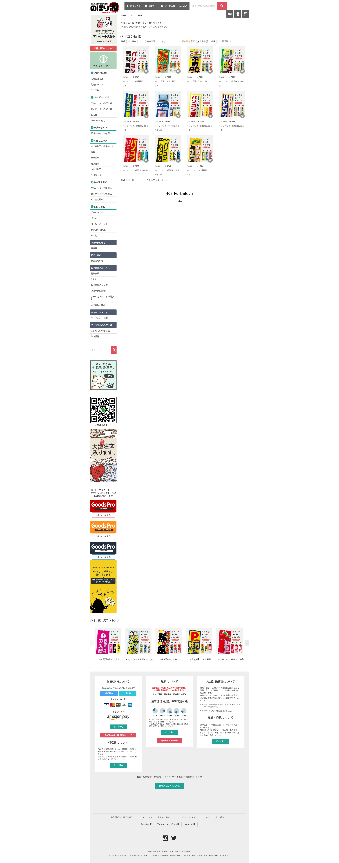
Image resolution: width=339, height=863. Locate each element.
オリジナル (135, 6)
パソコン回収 (136, 15)
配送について (97, 260)
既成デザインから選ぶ (101, 133)
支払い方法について (145, 817)
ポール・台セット (99, 224)
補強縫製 (95, 163)
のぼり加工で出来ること (102, 146)
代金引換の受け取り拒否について (118, 735)
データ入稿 (169, 6)
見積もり (152, 6)
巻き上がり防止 (98, 229)
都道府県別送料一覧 (169, 740)
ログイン (207, 817)
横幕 (93, 152)
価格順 (214, 41)
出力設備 (95, 336)
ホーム (124, 15)
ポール (94, 218)
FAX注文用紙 (97, 199)
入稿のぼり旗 (97, 78)
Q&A (185, 6)
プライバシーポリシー (190, 817)
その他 (94, 235)
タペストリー (97, 175)
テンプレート (97, 90)
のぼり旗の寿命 (98, 290)
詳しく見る (118, 727)
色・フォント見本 (99, 317)
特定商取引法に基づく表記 (121, 817)
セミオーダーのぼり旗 (101, 109)
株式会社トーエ (222, 817)
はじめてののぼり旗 (100, 330)
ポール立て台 (97, 212)
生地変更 (95, 158)
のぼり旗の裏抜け (99, 305)
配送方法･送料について (167, 817)
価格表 (94, 248)
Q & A (93, 279)
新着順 (225, 41)
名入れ (94, 114)
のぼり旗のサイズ (99, 285)
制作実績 (95, 273)
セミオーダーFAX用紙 (101, 193)
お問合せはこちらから (169, 786)
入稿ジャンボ (97, 84)
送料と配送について (103, 48)
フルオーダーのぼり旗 (101, 103)
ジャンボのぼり (98, 120)
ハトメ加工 (96, 169)
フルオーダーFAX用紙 (101, 188)
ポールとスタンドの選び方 (102, 298)
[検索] (222, 6)
